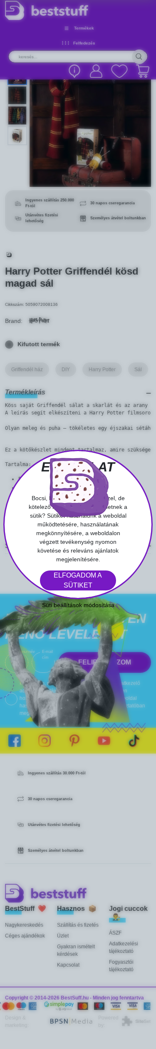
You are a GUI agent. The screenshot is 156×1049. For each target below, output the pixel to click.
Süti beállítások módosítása (78, 605)
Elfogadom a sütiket (78, 580)
